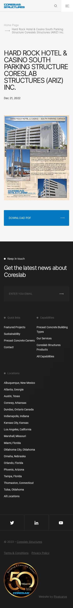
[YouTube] (61, 522)
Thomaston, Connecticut (19, 482)
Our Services (44, 338)
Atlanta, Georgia (14, 389)
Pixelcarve (60, 596)
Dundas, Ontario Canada (19, 409)
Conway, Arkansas (15, 402)
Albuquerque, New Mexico (19, 382)
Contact (9, 347)
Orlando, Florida (13, 462)
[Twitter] (12, 522)
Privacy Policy (40, 553)
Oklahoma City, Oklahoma (19, 449)
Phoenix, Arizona (14, 469)
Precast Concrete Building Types (52, 329)
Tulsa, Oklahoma (14, 489)
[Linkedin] (36, 522)
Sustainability (12, 333)
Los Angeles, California (17, 429)
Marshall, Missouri (15, 436)
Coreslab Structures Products (49, 347)
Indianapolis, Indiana (16, 416)
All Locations (11, 496)
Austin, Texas (12, 396)
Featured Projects (14, 327)
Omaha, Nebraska (15, 456)
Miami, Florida (12, 442)
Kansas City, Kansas (16, 422)
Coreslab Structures (29, 541)
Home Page (11, 25)
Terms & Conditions (16, 553)
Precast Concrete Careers (19, 340)
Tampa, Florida (13, 476)
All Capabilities (45, 356)
